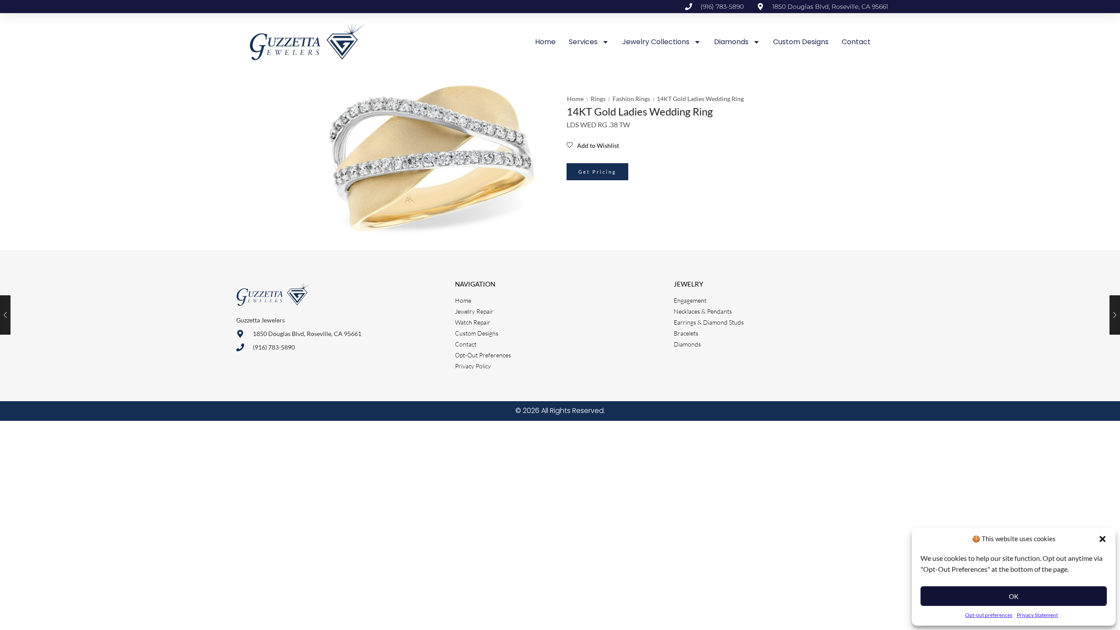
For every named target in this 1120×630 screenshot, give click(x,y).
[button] (1102, 539)
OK (1013, 596)
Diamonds (731, 42)
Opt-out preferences (988, 615)
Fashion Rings (631, 98)
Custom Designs (801, 42)
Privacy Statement (1037, 615)
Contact (856, 42)
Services (583, 42)
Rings (598, 98)
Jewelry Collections (656, 42)
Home (545, 42)
